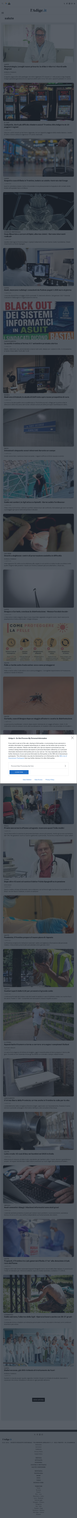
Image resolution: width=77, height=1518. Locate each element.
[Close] (73, 738)
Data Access (38, 779)
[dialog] (38, 759)
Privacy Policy (50, 779)
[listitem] (38, 766)
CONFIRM (19, 772)
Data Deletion (27, 779)
